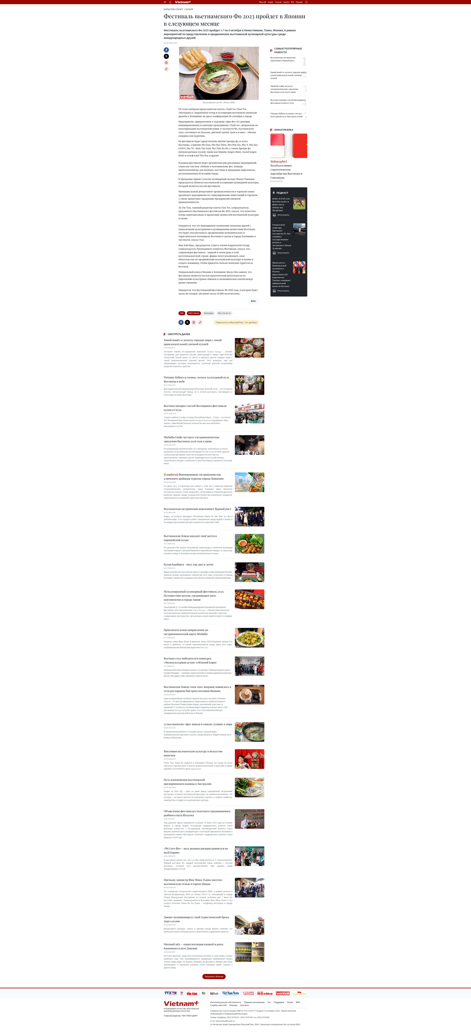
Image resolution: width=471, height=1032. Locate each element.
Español (286, 2)
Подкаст (282, 192)
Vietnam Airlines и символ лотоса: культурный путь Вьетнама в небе (196, 379)
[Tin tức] (192, 993)
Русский (299, 2)
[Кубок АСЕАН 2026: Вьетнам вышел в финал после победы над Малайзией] (299, 203)
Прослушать (283, 215)
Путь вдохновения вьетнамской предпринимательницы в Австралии (187, 782)
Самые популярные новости (288, 50)
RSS (269, 1002)
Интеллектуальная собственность (225, 1002)
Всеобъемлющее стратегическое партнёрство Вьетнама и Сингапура (286, 171)
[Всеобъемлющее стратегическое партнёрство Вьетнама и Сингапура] (288, 146)
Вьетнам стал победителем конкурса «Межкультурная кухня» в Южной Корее (190, 660)
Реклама (233, 1005)
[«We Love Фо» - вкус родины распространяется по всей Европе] (249, 856)
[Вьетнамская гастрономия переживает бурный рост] (249, 516)
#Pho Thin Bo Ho (224, 313)
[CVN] (248, 993)
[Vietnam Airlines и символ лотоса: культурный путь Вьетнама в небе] (249, 385)
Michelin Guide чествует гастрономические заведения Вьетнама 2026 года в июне (191, 439)
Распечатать (166, 62)
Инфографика (283, 129)
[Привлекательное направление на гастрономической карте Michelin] (249, 638)
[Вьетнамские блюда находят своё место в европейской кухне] (249, 544)
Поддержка (279, 1002)
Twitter (166, 56)
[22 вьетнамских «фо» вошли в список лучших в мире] (249, 732)
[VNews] (181, 993)
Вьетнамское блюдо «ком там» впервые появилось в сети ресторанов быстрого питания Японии (197, 689)
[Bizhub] (214, 993)
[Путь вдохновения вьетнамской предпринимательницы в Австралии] (249, 787)
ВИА (298, 1002)
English (270, 2)
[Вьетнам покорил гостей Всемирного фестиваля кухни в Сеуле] (249, 413)
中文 (292, 2)
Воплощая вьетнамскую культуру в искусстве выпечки (193, 753)
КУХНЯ (189, 9)
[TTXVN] (170, 993)
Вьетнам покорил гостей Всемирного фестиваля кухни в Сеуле (195, 408)
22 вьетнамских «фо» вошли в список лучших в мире (198, 724)
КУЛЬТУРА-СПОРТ (173, 9)
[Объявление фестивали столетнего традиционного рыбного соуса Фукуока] (249, 819)
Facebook (166, 50)
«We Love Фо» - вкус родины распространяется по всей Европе (196, 850)
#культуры (208, 313)
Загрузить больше (214, 976)
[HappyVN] (299, 993)
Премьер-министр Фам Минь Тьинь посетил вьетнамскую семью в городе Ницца (193, 882)
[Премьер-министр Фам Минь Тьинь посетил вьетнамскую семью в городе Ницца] (249, 887)
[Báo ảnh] (283, 993)
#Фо (182, 313)
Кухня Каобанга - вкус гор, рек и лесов (188, 564)
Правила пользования (254, 1002)
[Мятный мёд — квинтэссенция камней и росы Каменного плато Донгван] (249, 952)
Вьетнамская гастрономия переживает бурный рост (197, 509)
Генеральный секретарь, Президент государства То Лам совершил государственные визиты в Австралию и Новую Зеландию (281, 236)
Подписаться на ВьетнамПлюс (230, 322)
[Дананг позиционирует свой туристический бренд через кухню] (249, 925)
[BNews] (204, 993)
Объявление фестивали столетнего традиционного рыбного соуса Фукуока (197, 813)
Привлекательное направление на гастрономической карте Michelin (186, 632)
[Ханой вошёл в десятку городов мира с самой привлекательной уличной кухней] (249, 348)
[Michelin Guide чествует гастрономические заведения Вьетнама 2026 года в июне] (249, 445)
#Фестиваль (193, 313)
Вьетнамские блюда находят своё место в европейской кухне (190, 538)
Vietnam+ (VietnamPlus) (183, 2)
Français (278, 2)
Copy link (166, 69)
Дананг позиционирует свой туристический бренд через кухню (196, 919)
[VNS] (231, 993)
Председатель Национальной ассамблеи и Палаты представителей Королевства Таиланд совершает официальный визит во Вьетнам (281, 274)
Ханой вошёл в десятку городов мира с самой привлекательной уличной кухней (193, 342)
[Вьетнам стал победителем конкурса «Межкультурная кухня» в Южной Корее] (249, 666)
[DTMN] (265, 993)
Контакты (244, 1005)
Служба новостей (218, 1005)
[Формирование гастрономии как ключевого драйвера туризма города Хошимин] (249, 482)
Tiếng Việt (262, 2)
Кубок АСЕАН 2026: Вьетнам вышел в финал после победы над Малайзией (281, 204)
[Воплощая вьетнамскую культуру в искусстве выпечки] (249, 759)
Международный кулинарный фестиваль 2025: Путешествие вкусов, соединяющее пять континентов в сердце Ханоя (194, 595)
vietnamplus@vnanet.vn (225, 1021)
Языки (290, 1002)
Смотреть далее (179, 334)
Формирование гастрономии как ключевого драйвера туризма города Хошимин (194, 476)
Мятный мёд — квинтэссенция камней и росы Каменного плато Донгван (193, 946)
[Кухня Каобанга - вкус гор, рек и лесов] (249, 572)
